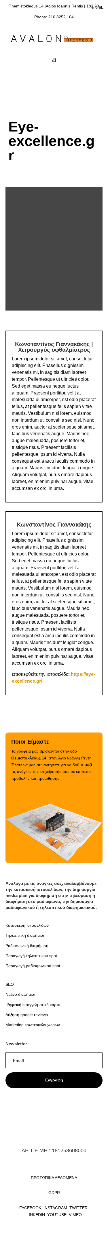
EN (94, 7)
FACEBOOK (30, 1207)
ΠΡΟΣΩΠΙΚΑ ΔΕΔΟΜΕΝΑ (54, 1177)
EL (101, 7)
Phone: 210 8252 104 (54, 17)
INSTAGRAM (55, 1207)
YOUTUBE (57, 1214)
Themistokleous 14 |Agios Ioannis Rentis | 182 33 (54, 6)
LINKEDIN (35, 1214)
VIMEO (75, 1214)
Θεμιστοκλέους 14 (28, 758)
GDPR (54, 1192)
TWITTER (79, 1207)
